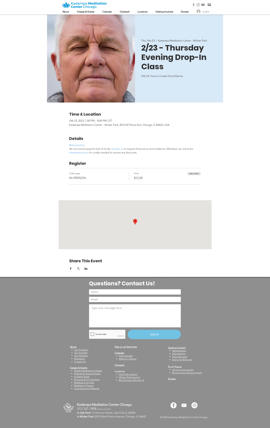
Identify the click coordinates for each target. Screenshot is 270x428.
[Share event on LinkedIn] (86, 268)
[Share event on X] (78, 268)
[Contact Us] (209, 5)
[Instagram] (198, 5)
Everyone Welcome (182, 359)
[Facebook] (193, 5)
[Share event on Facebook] (70, 268)
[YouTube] (203, 5)
